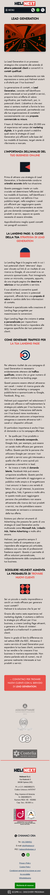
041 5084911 (27, 842)
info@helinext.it (28, 846)
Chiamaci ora (27, 835)
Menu (11, 10)
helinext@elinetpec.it (27, 849)
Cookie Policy (25, 867)
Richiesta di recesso (25, 885)
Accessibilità (25, 874)
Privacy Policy (25, 863)
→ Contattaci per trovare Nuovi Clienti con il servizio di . (25, 683)
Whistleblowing (25, 878)
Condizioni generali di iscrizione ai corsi (25, 871)
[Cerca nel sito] (43, 10)
